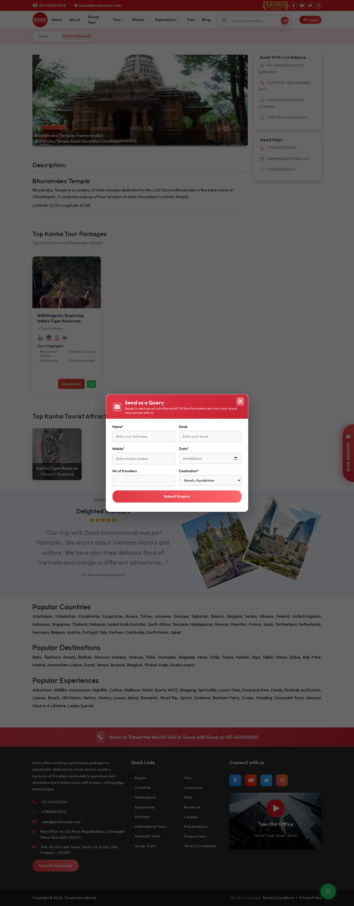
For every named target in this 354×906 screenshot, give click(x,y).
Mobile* (118, 449)
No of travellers (124, 471)
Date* (184, 449)
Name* (117, 427)
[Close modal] (240, 401)
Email (183, 427)
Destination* (189, 471)
